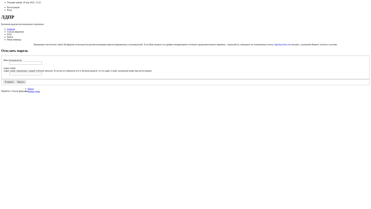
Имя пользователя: (12, 60)
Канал (31, 89)
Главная (11, 29)
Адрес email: (9, 68)
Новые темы (34, 91)
